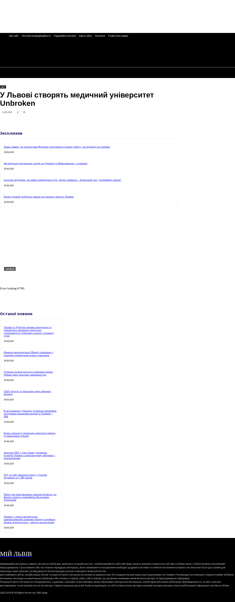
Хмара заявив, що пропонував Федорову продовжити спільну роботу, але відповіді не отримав (57, 147)
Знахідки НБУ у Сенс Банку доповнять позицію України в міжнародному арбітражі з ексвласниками (29, 455)
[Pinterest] (145, 121)
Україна (9, 269)
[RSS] (87, 55)
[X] (94, 55)
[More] (172, 121)
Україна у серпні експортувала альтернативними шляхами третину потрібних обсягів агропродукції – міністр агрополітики (29, 519)
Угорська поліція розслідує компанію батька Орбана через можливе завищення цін (28, 373)
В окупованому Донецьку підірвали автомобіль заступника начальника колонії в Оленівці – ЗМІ (30, 414)
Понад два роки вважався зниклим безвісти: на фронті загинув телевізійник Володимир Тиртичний (30, 497)
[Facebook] (80, 55)
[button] (102, 55)
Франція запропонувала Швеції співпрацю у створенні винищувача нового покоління (28, 354)
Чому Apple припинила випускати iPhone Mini (38, 275)
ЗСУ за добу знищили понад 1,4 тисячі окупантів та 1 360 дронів (25, 476)
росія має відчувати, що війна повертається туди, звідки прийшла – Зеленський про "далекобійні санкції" (63, 180)
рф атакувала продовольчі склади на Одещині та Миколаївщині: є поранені (45, 163)
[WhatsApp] (158, 121)
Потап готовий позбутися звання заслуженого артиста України (39, 196)
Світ (3, 87)
